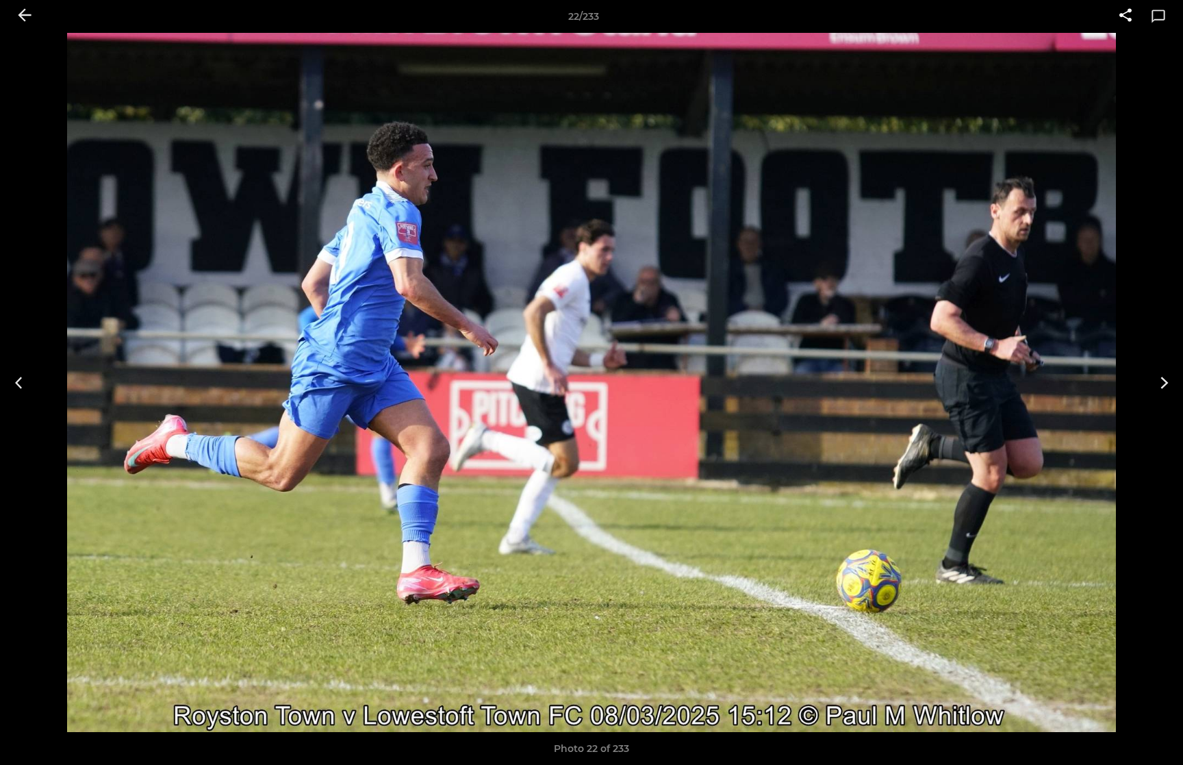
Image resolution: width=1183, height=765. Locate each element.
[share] (1125, 16)
